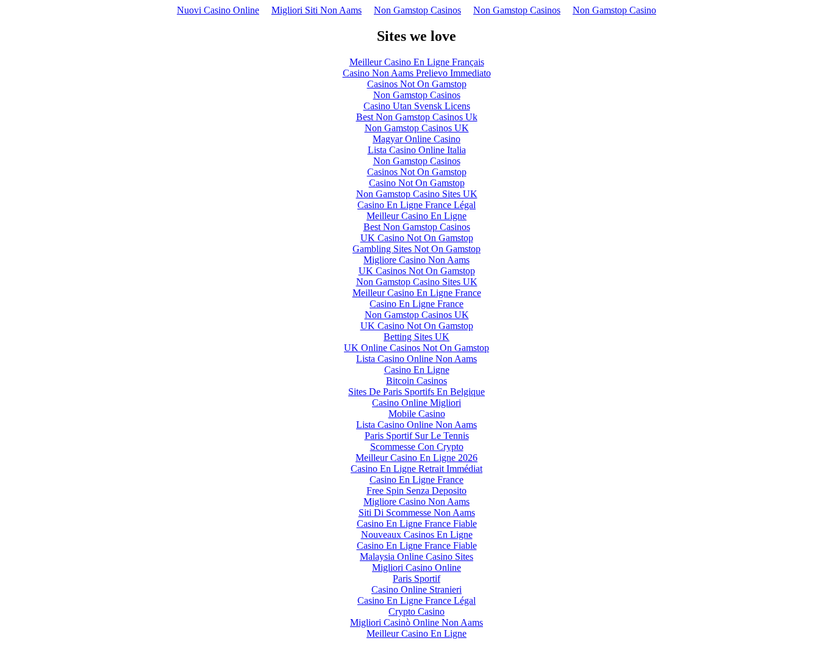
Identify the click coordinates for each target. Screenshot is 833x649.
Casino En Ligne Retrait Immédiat (416, 468)
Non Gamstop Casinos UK (417, 128)
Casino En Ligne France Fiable (417, 523)
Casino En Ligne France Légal (416, 205)
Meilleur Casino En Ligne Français (416, 62)
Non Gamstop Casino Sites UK (416, 194)
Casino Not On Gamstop (417, 183)
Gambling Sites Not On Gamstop (416, 249)
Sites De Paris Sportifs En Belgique (416, 391)
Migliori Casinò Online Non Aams (416, 622)
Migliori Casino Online (416, 567)
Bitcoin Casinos (416, 380)
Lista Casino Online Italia (417, 150)
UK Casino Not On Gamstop (416, 238)
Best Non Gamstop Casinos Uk (416, 117)
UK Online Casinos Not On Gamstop (416, 348)
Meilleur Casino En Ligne (416, 216)
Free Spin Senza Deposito (416, 490)
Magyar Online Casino (416, 139)
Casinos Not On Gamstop (417, 84)
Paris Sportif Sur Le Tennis (417, 435)
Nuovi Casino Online (218, 10)
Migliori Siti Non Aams (316, 10)
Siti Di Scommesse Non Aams (417, 512)
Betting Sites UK (416, 337)
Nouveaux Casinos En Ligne (417, 534)
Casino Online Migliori (416, 402)
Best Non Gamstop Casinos (416, 227)
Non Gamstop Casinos (417, 10)
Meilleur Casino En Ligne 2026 (416, 457)
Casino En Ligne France (416, 304)
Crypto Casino (416, 611)
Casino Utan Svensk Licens (416, 106)
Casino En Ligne (416, 369)
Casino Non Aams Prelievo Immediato (417, 73)
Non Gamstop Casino (614, 10)
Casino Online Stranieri (416, 589)
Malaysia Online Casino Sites (416, 556)
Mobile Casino (416, 413)
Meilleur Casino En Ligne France (416, 293)
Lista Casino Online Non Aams (416, 359)
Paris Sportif (416, 578)
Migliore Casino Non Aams (416, 260)
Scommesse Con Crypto (416, 446)
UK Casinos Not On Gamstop (417, 271)
